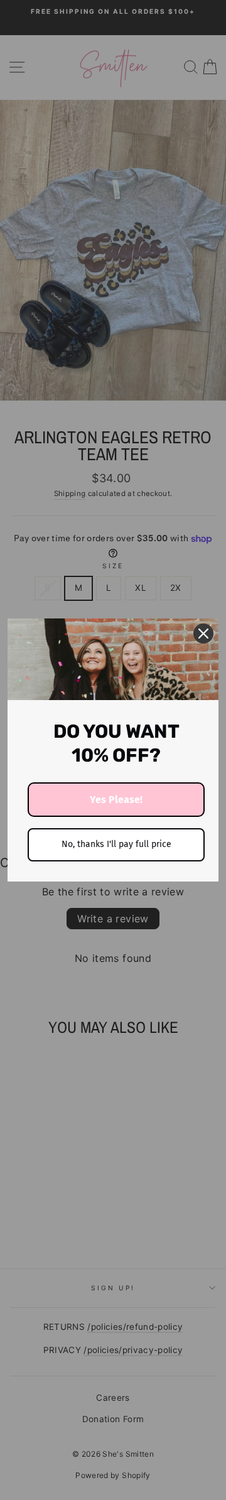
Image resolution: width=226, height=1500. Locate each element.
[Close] (203, 633)
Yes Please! (116, 800)
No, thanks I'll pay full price (116, 844)
